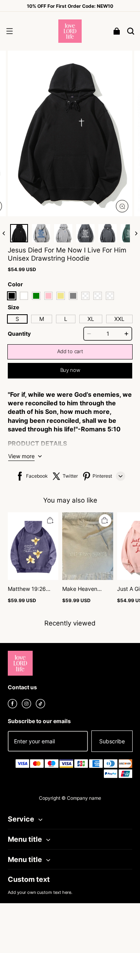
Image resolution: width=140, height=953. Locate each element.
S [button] (17, 318)
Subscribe (112, 741)
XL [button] (91, 318)
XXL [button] (119, 318)
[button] (9, 31)
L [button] (65, 318)
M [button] (41, 318)
